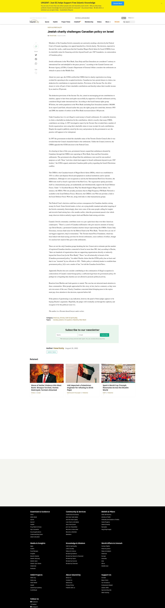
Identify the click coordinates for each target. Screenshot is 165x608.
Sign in (124, 18)
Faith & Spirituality (55, 27)
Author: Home (52, 352)
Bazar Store (104, 580)
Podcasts (33, 568)
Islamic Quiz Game (35, 563)
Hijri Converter (34, 529)
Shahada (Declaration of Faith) (110, 519)
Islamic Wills (105, 587)
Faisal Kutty (59, 348)
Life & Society (70, 548)
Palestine (76, 320)
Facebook (35, 602)
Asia (102, 561)
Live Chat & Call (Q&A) (72, 522)
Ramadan (104, 527)
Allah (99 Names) (106, 514)
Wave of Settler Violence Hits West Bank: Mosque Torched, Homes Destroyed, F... (108, 605)
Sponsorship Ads (106, 590)
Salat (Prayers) (105, 522)
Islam (32, 514)
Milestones (69, 582)
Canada (55, 320)
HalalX (32, 585)
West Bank (82, 320)
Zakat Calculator (35, 537)
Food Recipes (34, 551)
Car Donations (105, 582)
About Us (68, 577)
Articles (62, 318)
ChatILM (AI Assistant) (72, 514)
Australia (104, 558)
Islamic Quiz (33, 561)
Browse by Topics (71, 558)
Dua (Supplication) (35, 532)
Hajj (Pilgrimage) (106, 529)
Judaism (61, 320)
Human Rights (105, 546)
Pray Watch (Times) (35, 527)
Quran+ (32, 522)
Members (68, 534)
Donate (103, 577)
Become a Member (71, 532)
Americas (56, 318)
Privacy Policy (70, 585)
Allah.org (33, 577)
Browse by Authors (71, 553)
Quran (32, 519)
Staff (104, 393)
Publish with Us (70, 587)
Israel (38, 393)
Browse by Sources (71, 561)
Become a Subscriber (72, 529)
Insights (32, 553)
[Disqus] (82, 480)
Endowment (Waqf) (107, 585)
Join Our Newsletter (71, 527)
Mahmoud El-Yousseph (74, 393)
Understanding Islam (36, 534)
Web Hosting (105, 592)
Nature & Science (71, 551)
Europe (103, 556)
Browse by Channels (72, 563)
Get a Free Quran (71, 524)
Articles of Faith (106, 517)
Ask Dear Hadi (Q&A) (72, 517)
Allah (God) (33, 517)
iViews (33, 393)
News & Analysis (106, 551)
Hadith (32, 524)
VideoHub (33, 566)
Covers (32, 548)
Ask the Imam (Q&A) (72, 519)
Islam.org (33, 580)
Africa (103, 563)
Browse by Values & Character (74, 556)
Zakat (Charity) (105, 524)
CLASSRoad (33, 590)
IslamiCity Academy (36, 587)
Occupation (68, 320)
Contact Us (69, 580)
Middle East (104, 566)
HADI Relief (33, 582)
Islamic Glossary (35, 558)
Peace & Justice (105, 548)
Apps (31, 546)
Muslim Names (34, 556)
